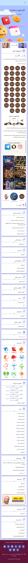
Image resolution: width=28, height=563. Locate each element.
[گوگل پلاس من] (17, 550)
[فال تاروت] (20, 161)
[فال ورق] (8, 184)
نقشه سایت (10, 559)
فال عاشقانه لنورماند (20, 527)
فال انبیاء (22, 255)
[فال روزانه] (8, 161)
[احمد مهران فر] (22, 46)
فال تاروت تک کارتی (20, 422)
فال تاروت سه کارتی (20, 425)
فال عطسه (22, 514)
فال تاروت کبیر (21, 416)
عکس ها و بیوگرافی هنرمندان (18, 536)
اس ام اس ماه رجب (20, 231)
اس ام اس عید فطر (20, 234)
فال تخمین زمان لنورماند (19, 524)
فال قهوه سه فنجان (17, 10)
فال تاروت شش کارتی (20, 434)
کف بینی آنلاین (21, 281)
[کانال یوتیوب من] (14, 550)
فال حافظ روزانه (21, 487)
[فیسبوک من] (15, 546)
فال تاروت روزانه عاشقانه (19, 446)
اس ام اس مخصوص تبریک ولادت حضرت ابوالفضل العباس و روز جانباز (15, 224)
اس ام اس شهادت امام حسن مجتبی (17, 220)
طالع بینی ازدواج (21, 292)
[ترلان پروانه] (14, 46)
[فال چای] (20, 184)
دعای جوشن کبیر (21, 302)
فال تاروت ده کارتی (20, 440)
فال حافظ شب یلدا (20, 489)
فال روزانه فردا (21, 533)
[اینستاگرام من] (12, 546)
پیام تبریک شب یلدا (20, 493)
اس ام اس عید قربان (20, 217)
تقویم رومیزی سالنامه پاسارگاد (18, 470)
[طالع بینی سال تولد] (14, 394)
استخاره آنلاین (21, 244)
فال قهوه (22, 265)
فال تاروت (22, 452)
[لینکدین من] (10, 550)
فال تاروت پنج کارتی (20, 431)
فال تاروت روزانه (21, 413)
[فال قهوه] (20, 173)
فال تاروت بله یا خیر (20, 449)
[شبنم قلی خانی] (6, 46)
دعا (23, 305)
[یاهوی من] (23, 546)
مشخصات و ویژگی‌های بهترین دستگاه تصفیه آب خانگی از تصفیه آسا (14, 463)
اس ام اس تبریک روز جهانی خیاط (18, 228)
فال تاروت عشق (21, 443)
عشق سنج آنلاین (21, 326)
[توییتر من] (4, 546)
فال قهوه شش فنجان (20, 271)
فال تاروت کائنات (21, 419)
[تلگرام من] (19, 546)
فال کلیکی (22, 316)
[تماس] (8, 546)
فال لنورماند (22, 530)
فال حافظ (22, 484)
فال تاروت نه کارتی (20, 437)
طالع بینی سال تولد (20, 403)
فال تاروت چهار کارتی (20, 428)
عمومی (17, 205)
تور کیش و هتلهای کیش (19, 467)
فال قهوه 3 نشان (16, 51)
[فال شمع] (8, 173)
